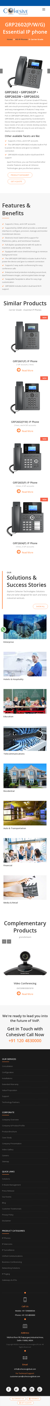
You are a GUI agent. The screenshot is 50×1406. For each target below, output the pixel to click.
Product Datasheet (20, 175)
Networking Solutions (11, 1268)
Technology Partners (11, 1102)
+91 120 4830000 (28, 1315)
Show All (40, 606)
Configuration (8, 1072)
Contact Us (19, 1399)
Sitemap (5, 1161)
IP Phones (6, 1238)
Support (5, 1096)
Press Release (8, 1191)
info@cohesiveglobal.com (25, 1369)
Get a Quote (16, 181)
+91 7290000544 (28, 1311)
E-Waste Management (11, 1185)
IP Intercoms (7, 1244)
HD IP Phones (21, 39)
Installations (7, 1078)
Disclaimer (6, 1220)
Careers (5, 1155)
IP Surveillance (8, 1250)
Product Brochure (9, 1131)
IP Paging (6, 1274)
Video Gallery (7, 1149)
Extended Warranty (10, 1084)
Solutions (6, 1179)
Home (9, 39)
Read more (25, 634)
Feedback (35, 1399)
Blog (4, 1202)
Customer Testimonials (11, 1208)
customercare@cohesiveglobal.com (25, 1376)
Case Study (7, 1137)
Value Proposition (9, 1090)
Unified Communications (12, 1256)
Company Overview (10, 1119)
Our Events (6, 1197)
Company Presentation (12, 1143)
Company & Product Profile (13, 1125)
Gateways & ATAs (9, 1280)
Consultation (7, 1066)
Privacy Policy (7, 1214)
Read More (27, 370)
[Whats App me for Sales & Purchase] (3, 629)
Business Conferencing (12, 1262)
